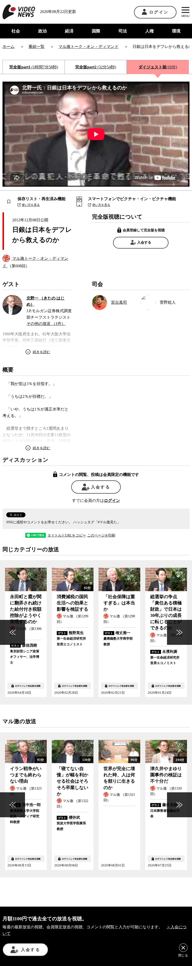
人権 (149, 31)
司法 (122, 31)
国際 (96, 31)
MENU (186, 15)
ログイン (158, 12)
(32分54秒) (95, 67)
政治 (42, 31)
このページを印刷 (101, 535)
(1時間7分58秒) (33, 67)
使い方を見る (31, 205)
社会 (16, 31)
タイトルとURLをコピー (67, 535)
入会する (144, 242)
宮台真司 (119, 302)
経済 (69, 31)
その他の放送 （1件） (46, 323)
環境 (176, 31)
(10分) (157, 67)
